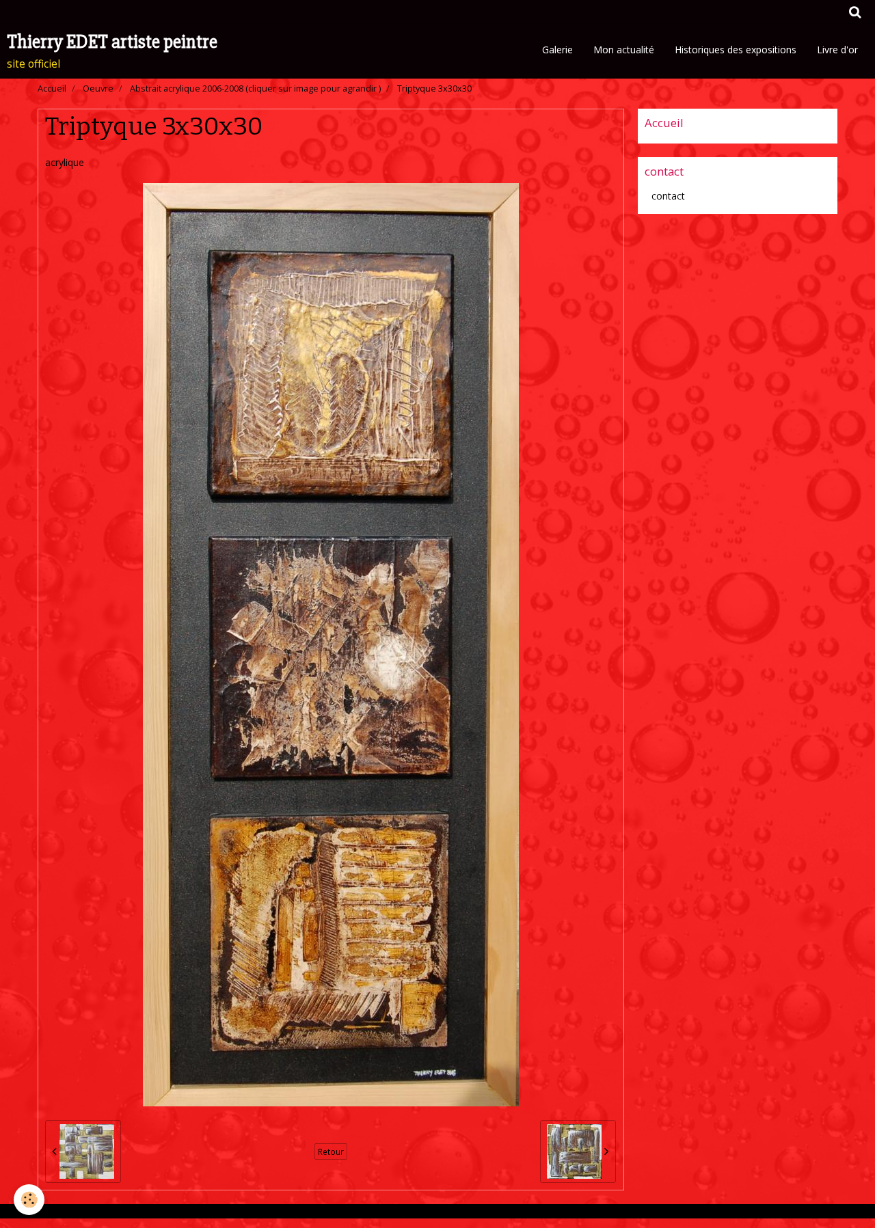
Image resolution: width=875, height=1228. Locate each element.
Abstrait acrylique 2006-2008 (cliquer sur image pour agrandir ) (255, 88)
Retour (331, 1151)
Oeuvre (98, 88)
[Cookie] (29, 1199)
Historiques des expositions (735, 49)
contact (668, 195)
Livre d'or (837, 49)
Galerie (557, 49)
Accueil (52, 88)
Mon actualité (623, 49)
